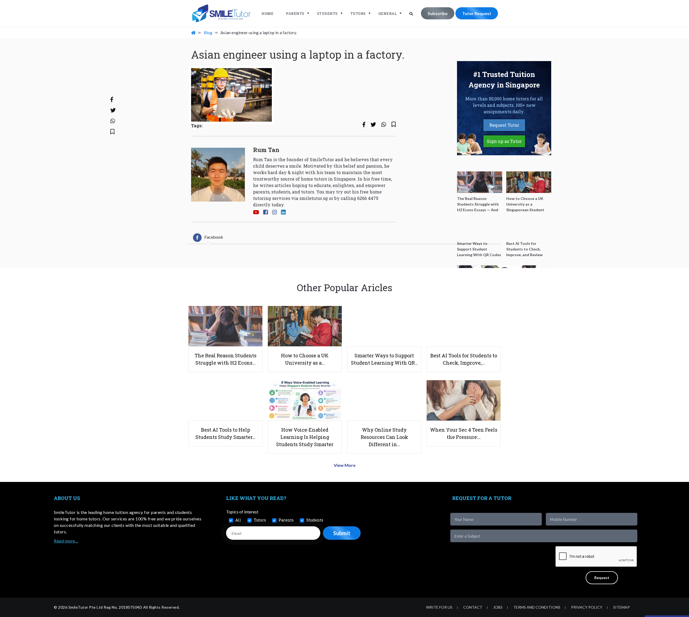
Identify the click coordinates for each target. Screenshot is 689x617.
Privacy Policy (586, 607)
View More (345, 465)
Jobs (497, 607)
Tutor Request (476, 13)
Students (327, 13)
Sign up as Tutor (504, 141)
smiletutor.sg (313, 198)
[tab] (208, 237)
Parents (295, 13)
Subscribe (438, 13)
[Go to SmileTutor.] (193, 32)
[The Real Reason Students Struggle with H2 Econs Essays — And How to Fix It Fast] (479, 182)
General (387, 13)
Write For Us (439, 607)
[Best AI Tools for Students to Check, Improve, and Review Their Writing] (528, 227)
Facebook (213, 236)
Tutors (358, 13)
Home (267, 13)
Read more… (66, 540)
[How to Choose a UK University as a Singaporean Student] (528, 182)
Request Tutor (504, 125)
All (238, 520)
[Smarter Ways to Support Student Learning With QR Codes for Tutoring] (479, 227)
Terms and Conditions (536, 607)
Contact (472, 607)
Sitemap (621, 607)
